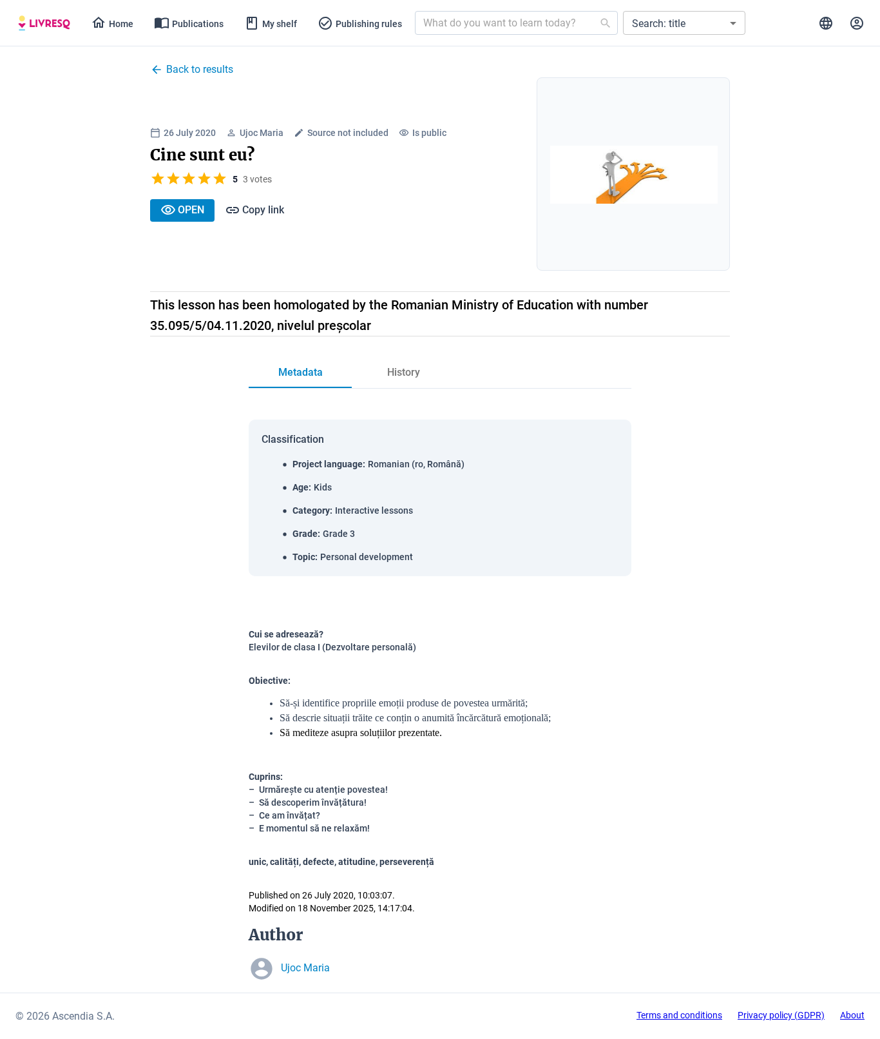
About (852, 1015)
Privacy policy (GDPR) (781, 1015)
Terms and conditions (679, 1015)
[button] (684, 23)
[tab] (44, 23)
